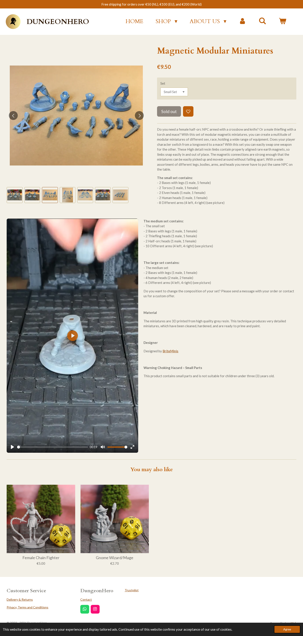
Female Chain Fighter (40, 557)
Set (162, 83)
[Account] (242, 22)
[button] (15, 195)
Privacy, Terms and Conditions (27, 607)
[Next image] (139, 115)
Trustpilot (132, 590)
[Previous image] (13, 115)
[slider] (52, 447)
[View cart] (282, 22)
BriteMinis (170, 351)
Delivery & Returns (20, 599)
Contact (86, 599)
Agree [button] (287, 629)
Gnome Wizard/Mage (114, 557)
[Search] (262, 21)
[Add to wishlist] (188, 111)
